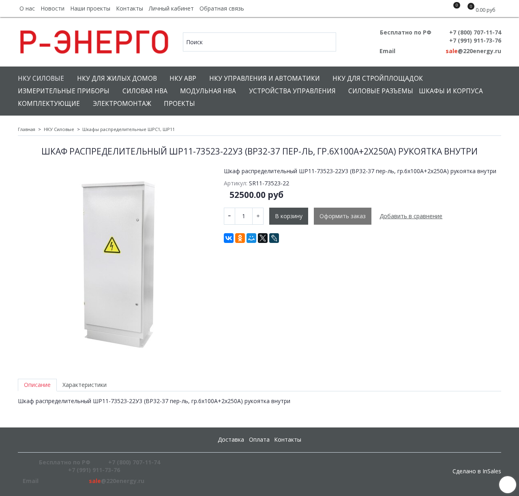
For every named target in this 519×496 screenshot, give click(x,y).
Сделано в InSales (477, 471)
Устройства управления (292, 91)
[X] (263, 238)
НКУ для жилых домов (117, 78)
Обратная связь (221, 8)
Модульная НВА (208, 91)
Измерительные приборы (63, 91)
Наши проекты (90, 8)
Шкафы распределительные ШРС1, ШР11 (128, 129)
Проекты (179, 103)
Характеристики (84, 385)
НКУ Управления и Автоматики (264, 78)
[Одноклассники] (240, 238)
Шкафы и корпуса (451, 91)
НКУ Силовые (41, 78)
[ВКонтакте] (229, 238)
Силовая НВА (144, 91)
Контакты (129, 8)
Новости (52, 8)
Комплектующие (49, 103)
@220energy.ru (473, 51)
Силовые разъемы (380, 91)
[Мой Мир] (251, 238)
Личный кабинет (171, 8)
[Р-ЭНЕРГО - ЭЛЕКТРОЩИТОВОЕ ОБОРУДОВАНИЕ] (95, 40)
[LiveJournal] (274, 238)
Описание (37, 385)
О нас (27, 8)
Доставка (231, 439)
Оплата (259, 439)
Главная (26, 129)
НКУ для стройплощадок (377, 78)
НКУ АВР (182, 78)
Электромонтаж (122, 103)
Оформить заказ (343, 216)
